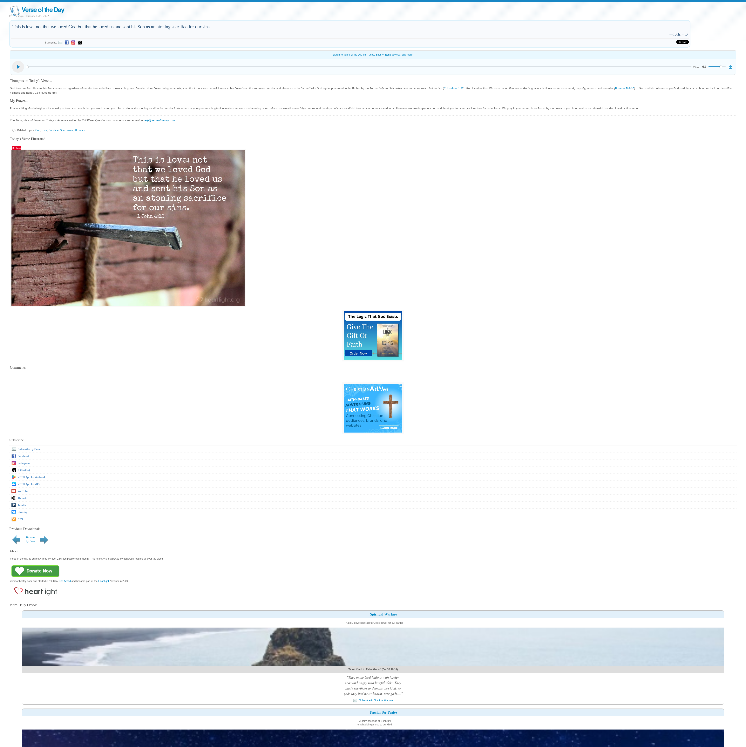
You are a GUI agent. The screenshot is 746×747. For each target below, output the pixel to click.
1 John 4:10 (680, 34)
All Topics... (81, 130)
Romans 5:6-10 (624, 88)
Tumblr (22, 505)
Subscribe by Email (29, 449)
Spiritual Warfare (383, 614)
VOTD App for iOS (29, 484)
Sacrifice (53, 130)
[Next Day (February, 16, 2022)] (44, 544)
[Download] (730, 67)
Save (18, 147)
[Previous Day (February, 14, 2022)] (16, 544)
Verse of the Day (43, 9)
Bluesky (22, 512)
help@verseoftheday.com (159, 120)
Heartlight (103, 581)
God (37, 130)
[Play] (18, 67)
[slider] (359, 67)
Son (62, 130)
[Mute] (704, 67)
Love (44, 130)
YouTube (23, 491)
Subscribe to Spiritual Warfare (375, 700)
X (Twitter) (24, 470)
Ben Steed (65, 581)
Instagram (24, 463)
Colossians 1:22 (454, 88)
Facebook (23, 456)
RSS (20, 519)
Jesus (69, 130)
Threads (22, 498)
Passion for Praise (383, 712)
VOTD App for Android (31, 477)
